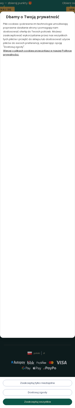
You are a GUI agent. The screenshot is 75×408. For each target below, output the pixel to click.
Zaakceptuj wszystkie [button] (37, 402)
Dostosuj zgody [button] (37, 392)
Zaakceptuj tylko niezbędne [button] (37, 383)
